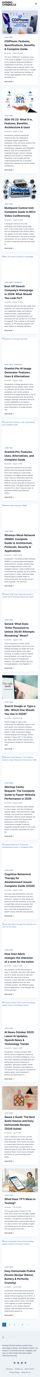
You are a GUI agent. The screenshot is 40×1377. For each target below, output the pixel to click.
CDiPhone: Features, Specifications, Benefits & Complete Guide (19, 45)
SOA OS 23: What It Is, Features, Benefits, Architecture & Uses (18, 123)
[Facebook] (14, 1362)
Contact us (19, 1369)
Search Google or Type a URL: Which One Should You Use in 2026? (19, 710)
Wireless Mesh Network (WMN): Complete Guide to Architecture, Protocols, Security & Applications (19, 543)
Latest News (8, 37)
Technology (18, 282)
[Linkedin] (25, 1362)
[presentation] (20, 22)
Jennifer (8, 53)
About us (9, 1369)
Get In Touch (29, 1369)
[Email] (18, 1362)
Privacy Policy (14, 1372)
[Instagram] (21, 1362)
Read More (9, 81)
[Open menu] (36, 3)
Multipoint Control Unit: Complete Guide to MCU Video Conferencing (19, 211)
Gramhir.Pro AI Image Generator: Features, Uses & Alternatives (17, 372)
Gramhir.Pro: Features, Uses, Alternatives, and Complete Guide (19, 455)
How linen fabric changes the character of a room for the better (19, 957)
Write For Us (26, 1372)
